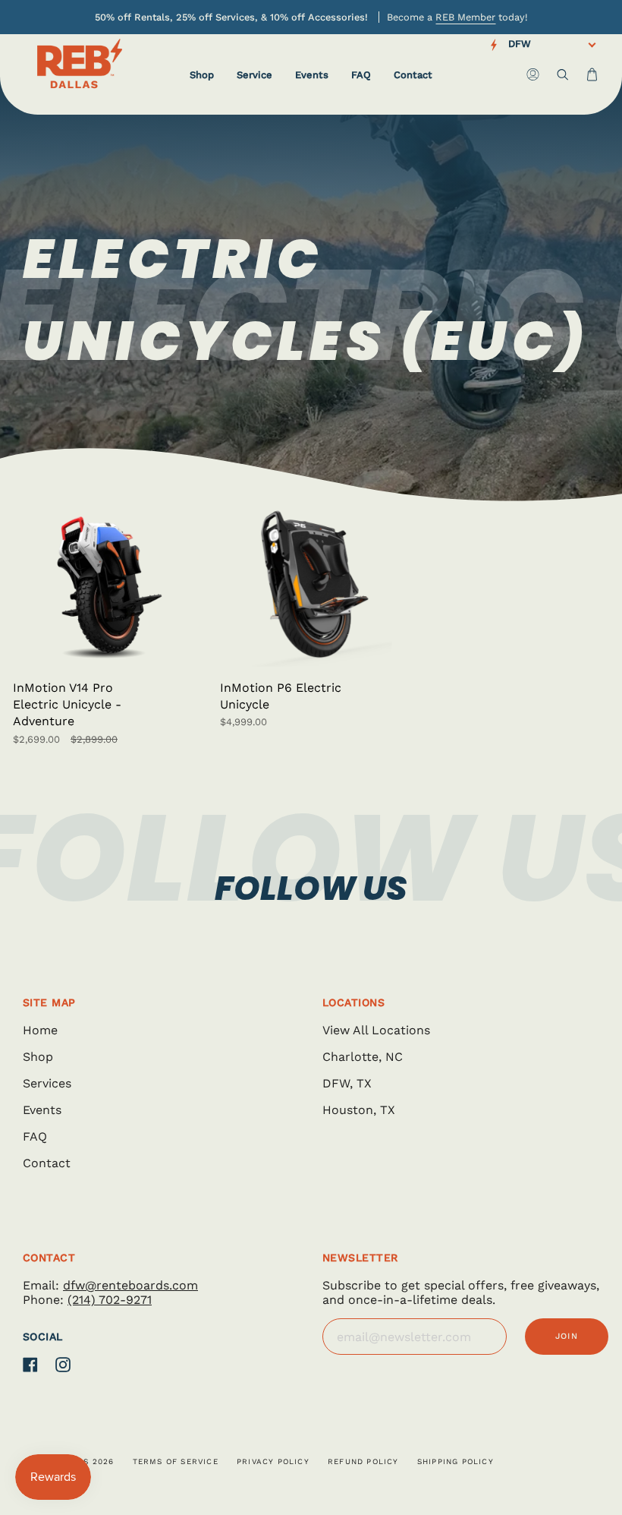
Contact (47, 1163)
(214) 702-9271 (110, 1299)
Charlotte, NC (362, 1056)
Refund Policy (363, 1461)
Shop (38, 1056)
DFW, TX (347, 1083)
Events (42, 1110)
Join (566, 1336)
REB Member (465, 17)
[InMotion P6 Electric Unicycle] (310, 585)
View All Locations (376, 1030)
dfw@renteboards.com (130, 1285)
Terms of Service (175, 1461)
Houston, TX (358, 1110)
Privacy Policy (273, 1461)
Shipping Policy (455, 1461)
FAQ (35, 1136)
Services (47, 1083)
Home (40, 1030)
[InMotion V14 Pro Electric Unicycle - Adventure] (103, 585)
